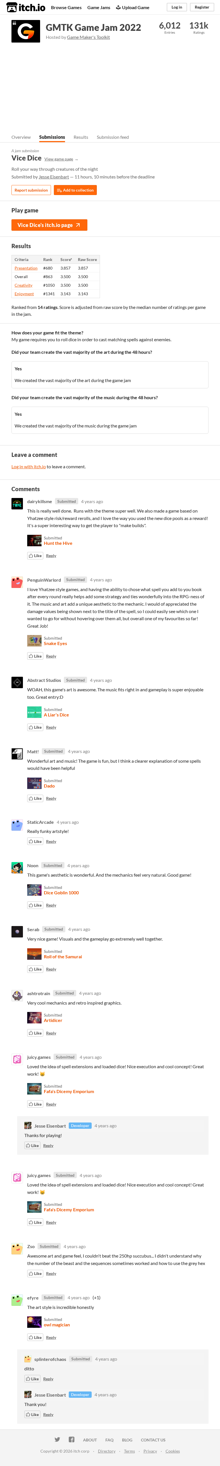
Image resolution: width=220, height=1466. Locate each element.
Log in (177, 7)
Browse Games (66, 7)
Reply (51, 555)
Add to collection (78, 190)
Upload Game (136, 7)
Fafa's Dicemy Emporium (69, 1091)
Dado (49, 785)
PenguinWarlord (44, 579)
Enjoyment (24, 293)
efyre (33, 1297)
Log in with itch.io (28, 466)
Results (81, 137)
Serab (33, 929)
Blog (127, 1439)
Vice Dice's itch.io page (45, 225)
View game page (58, 158)
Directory (106, 1451)
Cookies (173, 1451)
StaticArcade (40, 822)
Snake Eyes (55, 643)
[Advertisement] (110, 85)
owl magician (57, 1324)
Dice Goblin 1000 (61, 892)
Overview (21, 137)
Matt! (33, 751)
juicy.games (39, 1057)
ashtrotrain (38, 993)
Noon (32, 865)
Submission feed (113, 137)
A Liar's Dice (56, 714)
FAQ (109, 1439)
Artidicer (53, 1020)
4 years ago (92, 501)
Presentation (26, 268)
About (90, 1439)
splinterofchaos (50, 1358)
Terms (129, 1451)
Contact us (153, 1439)
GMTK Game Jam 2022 (93, 27)
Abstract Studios (44, 680)
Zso (31, 1246)
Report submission (31, 190)
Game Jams (98, 7)
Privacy (150, 1451)
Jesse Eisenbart (54, 176)
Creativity (23, 285)
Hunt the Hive (58, 543)
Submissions (52, 137)
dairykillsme (39, 501)
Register (202, 7)
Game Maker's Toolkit (88, 37)
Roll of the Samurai (63, 956)
